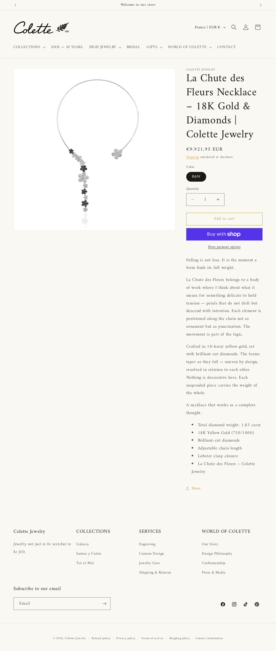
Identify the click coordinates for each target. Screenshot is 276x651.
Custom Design (151, 553)
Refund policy (101, 638)
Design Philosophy (217, 553)
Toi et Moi (85, 563)
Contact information (209, 638)
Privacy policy (126, 638)
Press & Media (214, 572)
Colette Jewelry (75, 638)
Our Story (210, 544)
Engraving (147, 544)
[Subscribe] (104, 603)
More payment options (224, 247)
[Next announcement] (261, 5)
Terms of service (152, 638)
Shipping (192, 157)
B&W (196, 176)
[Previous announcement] (15, 5)
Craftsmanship (214, 563)
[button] (29, 47)
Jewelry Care (149, 563)
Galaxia (82, 544)
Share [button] (196, 488)
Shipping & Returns (155, 572)
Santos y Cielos (88, 553)
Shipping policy (179, 638)
